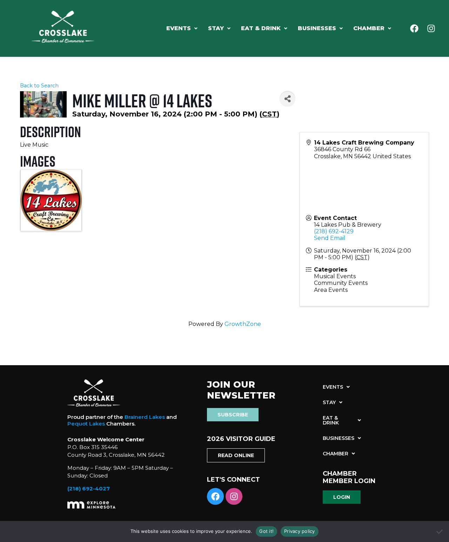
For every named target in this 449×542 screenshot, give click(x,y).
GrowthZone (242, 324)
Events (178, 28)
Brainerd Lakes (145, 417)
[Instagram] (431, 28)
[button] (182, 28)
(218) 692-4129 (334, 231)
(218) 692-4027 (88, 488)
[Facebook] (414, 28)
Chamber (368, 28)
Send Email (330, 238)
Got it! (266, 531)
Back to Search (39, 85)
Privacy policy (299, 531)
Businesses (317, 28)
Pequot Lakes (86, 423)
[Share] (287, 99)
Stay (216, 28)
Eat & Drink (261, 28)
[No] (440, 531)
